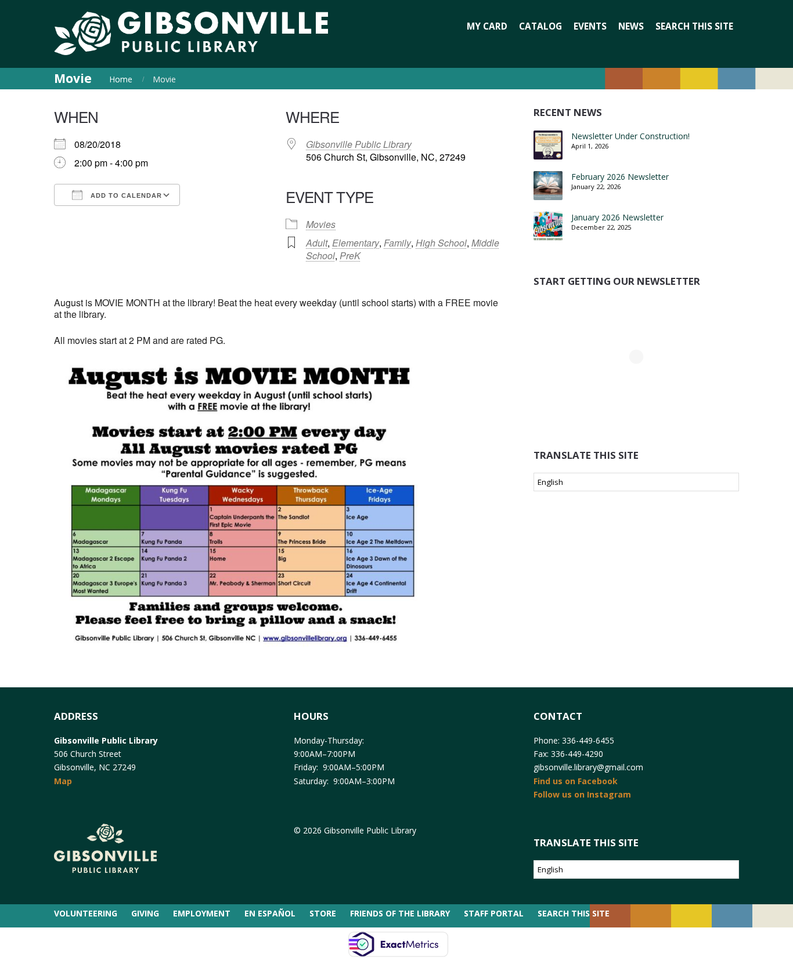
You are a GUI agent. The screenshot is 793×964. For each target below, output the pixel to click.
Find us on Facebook (576, 781)
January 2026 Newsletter (617, 217)
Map (63, 781)
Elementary (355, 242)
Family (397, 242)
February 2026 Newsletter (620, 176)
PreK (350, 255)
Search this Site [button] (694, 26)
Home (120, 79)
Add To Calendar (125, 195)
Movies (321, 224)
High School (441, 242)
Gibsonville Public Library (359, 144)
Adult (316, 242)
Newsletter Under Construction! (630, 136)
